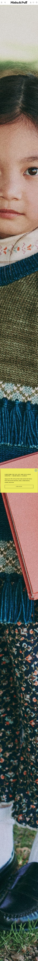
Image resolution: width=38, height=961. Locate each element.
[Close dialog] (36, 470)
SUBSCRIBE (19, 486)
